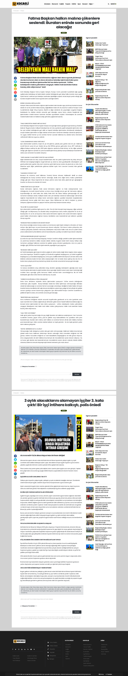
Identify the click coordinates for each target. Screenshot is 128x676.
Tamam (109, 674)
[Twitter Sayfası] (16, 649)
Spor (79, 4)
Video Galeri (54, 646)
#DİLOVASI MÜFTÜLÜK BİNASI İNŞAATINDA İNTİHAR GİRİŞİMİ (37, 599)
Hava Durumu (87, 644)
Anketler (103, 647)
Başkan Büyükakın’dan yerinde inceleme (102, 90)
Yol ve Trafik (87, 647)
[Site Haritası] (31, 649)
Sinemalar (86, 659)
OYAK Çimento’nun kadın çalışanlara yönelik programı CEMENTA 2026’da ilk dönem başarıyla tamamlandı (103, 128)
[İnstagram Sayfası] (19, 649)
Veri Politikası (16, 660)
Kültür (74, 4)
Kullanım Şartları (32, 656)
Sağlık (61, 4)
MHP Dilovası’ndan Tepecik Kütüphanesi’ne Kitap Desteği (103, 51)
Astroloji (103, 654)
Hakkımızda (16, 656)
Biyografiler (104, 649)
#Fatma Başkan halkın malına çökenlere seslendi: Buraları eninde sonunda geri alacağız (46, 360)
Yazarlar (52, 649)
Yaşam (67, 4)
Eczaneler (86, 651)
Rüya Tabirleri (105, 651)
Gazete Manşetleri (88, 666)
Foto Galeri (53, 642)
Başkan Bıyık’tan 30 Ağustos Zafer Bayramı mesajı (102, 97)
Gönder (77, 374)
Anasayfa (16, 11)
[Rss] (29, 649)
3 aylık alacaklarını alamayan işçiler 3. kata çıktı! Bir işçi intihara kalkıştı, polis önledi (103, 111)
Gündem (47, 4)
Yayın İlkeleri (16, 658)
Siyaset (85, 4)
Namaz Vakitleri (87, 649)
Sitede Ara (104, 644)
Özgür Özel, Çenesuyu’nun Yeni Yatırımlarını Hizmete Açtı (103, 58)
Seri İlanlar (86, 661)
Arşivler (52, 652)
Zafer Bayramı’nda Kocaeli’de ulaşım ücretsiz (101, 74)
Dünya (22, 11)
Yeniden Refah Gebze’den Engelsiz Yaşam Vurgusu (103, 137)
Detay (102, 674)
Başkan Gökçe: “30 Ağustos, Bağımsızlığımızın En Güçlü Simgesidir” (102, 82)
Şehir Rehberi (87, 663)
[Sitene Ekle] (35, 649)
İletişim (51, 659)
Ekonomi (55, 4)
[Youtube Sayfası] (22, 649)
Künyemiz (53, 656)
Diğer (91, 4)
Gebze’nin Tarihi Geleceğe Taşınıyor (101, 44)
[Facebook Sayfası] (13, 649)
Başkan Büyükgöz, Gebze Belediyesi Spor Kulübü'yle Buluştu (103, 152)
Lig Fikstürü (86, 654)
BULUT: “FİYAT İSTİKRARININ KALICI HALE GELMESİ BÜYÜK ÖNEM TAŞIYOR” (103, 66)
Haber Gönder (31, 660)
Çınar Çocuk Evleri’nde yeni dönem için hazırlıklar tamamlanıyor (103, 144)
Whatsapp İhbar (32, 658)
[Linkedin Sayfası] (25, 649)
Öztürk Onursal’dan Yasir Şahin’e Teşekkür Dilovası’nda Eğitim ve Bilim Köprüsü (103, 160)
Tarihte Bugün (87, 656)
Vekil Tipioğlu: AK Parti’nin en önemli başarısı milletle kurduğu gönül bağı (103, 169)
